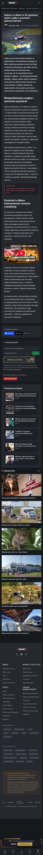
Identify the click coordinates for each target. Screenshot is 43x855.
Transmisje (6, 702)
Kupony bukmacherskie (31, 697)
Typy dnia (26, 700)
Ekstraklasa (7, 729)
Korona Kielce (34, 758)
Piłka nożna (6, 672)
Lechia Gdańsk (8, 761)
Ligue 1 (24, 733)
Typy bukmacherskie (30, 704)
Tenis (4, 676)
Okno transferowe (9, 698)
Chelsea (29, 761)
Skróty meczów (8, 709)
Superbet (26, 714)
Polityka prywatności (20, 802)
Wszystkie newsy (9, 669)
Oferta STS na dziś (29, 707)
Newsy (21, 8)
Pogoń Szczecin (21, 754)
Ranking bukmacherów (31, 693)
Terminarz (26, 679)
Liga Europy (7, 736)
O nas (4, 802)
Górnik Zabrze (8, 754)
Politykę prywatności (14, 369)
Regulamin (11, 802)
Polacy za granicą (9, 695)
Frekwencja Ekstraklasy (11, 712)
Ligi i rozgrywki (28, 683)
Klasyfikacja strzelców (30, 676)
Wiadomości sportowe (9, 8)
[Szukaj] (39, 2)
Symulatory (6, 716)
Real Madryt (20, 761)
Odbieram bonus (24, 844)
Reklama (37, 802)
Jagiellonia (23, 758)
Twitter (20, 333)
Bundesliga (15, 733)
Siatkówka (6, 679)
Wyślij (36, 353)
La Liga (30, 729)
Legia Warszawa (20, 750)
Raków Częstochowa (10, 758)
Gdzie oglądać (7, 705)
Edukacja (6, 719)
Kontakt (30, 802)
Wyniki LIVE (27, 669)
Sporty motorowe (32, 8)
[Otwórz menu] (3, 3)
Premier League (19, 729)
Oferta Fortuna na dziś (30, 711)
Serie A (6, 733)
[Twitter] (17, 654)
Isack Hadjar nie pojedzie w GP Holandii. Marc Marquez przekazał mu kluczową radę (21, 190)
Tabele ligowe (27, 672)
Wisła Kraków (8, 750)
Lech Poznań (33, 750)
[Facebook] (21, 654)
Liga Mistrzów (34, 733)
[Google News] (26, 654)
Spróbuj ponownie (10, 378)
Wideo (5, 691)
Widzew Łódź (33, 754)
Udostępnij (10, 333)
